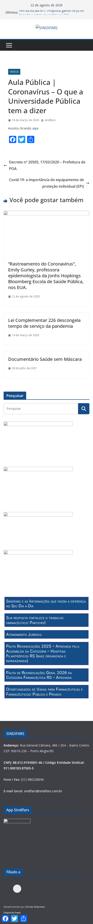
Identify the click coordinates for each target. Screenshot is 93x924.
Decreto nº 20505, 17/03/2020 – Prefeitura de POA (47, 165)
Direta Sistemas (35, 906)
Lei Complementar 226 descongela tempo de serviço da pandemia (44, 323)
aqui (35, 128)
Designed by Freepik (12, 912)
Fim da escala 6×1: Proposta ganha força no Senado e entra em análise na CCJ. (51, 14)
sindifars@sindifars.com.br (43, 791)
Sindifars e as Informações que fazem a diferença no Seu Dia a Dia (46, 603)
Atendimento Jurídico (24, 634)
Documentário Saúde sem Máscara (45, 359)
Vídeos (14, 71)
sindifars (50, 120)
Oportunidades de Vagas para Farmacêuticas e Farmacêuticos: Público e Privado (44, 691)
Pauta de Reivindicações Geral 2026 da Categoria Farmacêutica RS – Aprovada (39, 675)
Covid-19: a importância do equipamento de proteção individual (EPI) (46, 183)
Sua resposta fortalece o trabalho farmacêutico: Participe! (34, 620)
